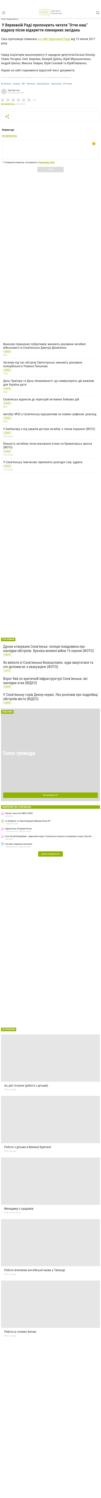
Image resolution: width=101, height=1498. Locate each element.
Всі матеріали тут (50, 795)
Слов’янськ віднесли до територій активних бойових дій (41, 399)
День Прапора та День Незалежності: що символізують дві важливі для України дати (48, 382)
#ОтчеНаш (67, 84)
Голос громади (19, 753)
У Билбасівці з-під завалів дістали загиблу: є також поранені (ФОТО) (49, 429)
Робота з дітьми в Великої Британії (27, 1147)
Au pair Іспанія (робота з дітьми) (26, 1085)
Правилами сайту (47, 162)
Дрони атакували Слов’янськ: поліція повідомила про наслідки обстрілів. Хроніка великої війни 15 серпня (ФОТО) (48, 648)
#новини (16, 84)
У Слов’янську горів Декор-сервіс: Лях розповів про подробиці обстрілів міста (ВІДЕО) (50, 696)
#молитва (31, 84)
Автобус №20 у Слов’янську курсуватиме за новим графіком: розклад (49, 414)
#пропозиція (56, 84)
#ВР (23, 84)
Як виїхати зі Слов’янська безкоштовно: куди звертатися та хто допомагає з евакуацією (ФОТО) (48, 664)
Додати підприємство (50, 854)
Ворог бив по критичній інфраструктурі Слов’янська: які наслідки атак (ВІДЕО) (45, 680)
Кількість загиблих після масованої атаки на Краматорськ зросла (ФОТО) (47, 445)
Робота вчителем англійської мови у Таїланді (34, 1270)
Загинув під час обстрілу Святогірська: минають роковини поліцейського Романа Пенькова (42, 364)
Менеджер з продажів (18, 1208)
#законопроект (43, 84)
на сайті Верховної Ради (54, 39)
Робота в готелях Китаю (20, 1332)
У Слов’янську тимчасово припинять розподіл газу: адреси (42, 462)
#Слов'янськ (6, 84)
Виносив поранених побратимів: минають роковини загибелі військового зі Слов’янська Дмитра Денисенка (44, 346)
